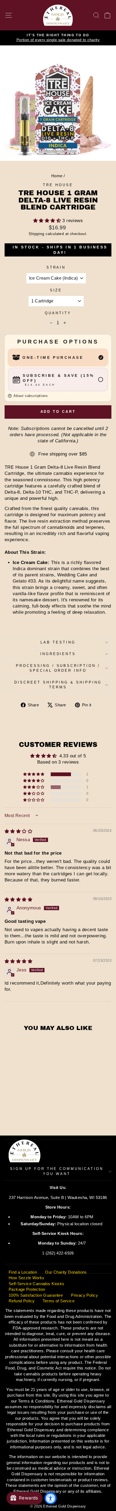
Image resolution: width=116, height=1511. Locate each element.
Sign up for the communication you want (56, 1171)
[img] (18, 831)
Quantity (58, 313)
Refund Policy (22, 1301)
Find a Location (23, 1272)
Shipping (36, 234)
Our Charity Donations (66, 1272)
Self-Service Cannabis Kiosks (36, 1283)
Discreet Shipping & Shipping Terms (58, 684)
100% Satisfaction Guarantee (36, 1295)
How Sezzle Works (27, 1277)
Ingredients (58, 654)
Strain (56, 267)
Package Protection (27, 1289)
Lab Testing (58, 642)
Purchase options (58, 342)
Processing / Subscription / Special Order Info (58, 668)
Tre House (58, 185)
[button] (48, 220)
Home (57, 175)
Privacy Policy (84, 1295)
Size (56, 290)
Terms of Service (58, 1301)
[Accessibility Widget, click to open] (51, 1498)
